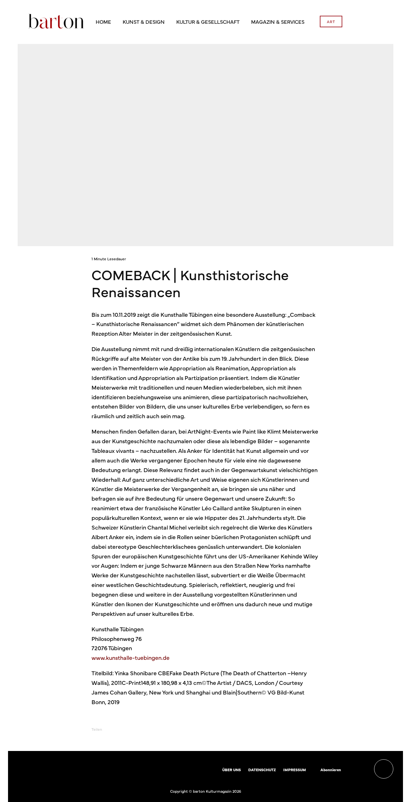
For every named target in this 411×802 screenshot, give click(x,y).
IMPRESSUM (294, 769)
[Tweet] (137, 729)
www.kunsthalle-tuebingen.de (131, 657)
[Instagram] (359, 770)
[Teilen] (120, 729)
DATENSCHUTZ (262, 769)
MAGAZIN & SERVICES (277, 21)
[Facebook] (349, 770)
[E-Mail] (170, 729)
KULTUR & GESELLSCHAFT (208, 21)
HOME (103, 21)
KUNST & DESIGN (144, 21)
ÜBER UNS (231, 769)
